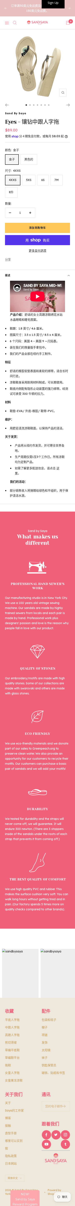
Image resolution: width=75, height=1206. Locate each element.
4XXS (12, 180)
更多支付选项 (37, 251)
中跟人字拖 (12, 1027)
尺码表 (52, 341)
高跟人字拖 (12, 1035)
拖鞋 (8, 1065)
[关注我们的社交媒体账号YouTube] (46, 1144)
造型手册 (11, 1133)
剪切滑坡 (11, 1042)
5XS (28, 180)
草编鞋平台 (12, 1058)
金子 (12, 159)
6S (43, 180)
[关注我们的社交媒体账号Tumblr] (65, 1144)
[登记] (64, 1106)
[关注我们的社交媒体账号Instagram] (65, 1135)
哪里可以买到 (13, 1141)
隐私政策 (11, 1156)
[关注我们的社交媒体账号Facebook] (46, 1135)
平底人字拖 (12, 1020)
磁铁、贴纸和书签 (53, 1073)
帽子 (45, 1027)
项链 (45, 1035)
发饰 (45, 1042)
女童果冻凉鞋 (13, 1080)
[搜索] (15, 23)
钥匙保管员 (49, 1065)
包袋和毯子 (49, 1020)
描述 (7, 275)
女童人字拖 (12, 1073)
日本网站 (11, 1163)
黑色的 (28, 159)
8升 (11, 192)
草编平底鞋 (12, 1050)
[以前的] (7, 105)
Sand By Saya (15, 113)
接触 (8, 1126)
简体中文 (13, 1178)
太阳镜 (46, 1050)
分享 (8, 259)
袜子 (45, 1058)
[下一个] (68, 105)
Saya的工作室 (14, 1110)
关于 (8, 1103)
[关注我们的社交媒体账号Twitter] (56, 1135)
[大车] (68, 23)
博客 (8, 1118)
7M (56, 180)
